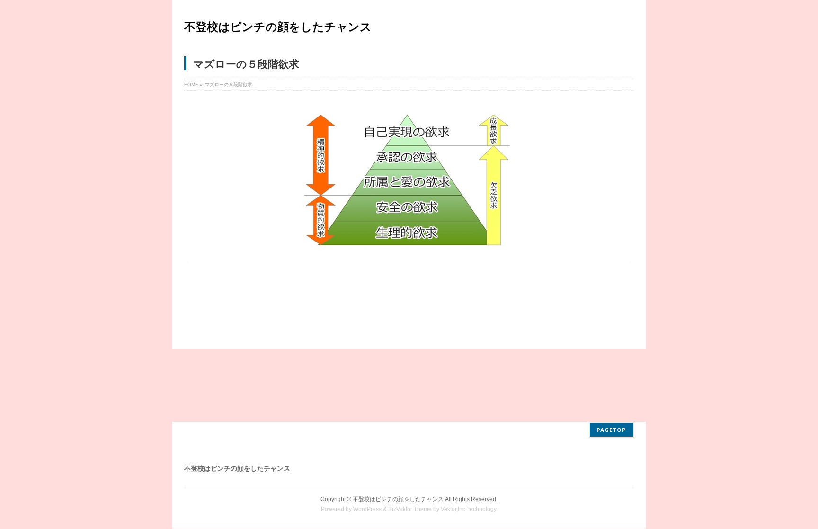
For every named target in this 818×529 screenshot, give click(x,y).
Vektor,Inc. (454, 509)
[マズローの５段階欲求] (409, 178)
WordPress (367, 509)
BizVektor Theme (410, 509)
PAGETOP (611, 430)
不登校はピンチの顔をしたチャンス (278, 26)
